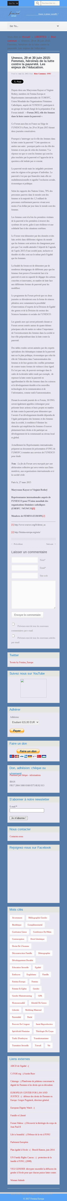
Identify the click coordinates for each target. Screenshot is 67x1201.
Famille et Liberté (18, 1115)
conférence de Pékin (42, 932)
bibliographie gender (37, 918)
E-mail (13, 806)
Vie (48, 1045)
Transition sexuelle (20, 1045)
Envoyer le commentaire (27, 614)
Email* (43, 568)
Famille (45, 974)
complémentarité (35, 925)
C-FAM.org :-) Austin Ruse (22, 1073)
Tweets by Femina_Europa (21, 662)
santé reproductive (44, 1024)
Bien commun (40, 74)
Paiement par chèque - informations (25, 775)
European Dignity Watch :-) (22, 1108)
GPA (40, 996)
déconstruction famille (22, 953)
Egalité (38, 967)
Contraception (18, 939)
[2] (43, 516)
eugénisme (31, 974)
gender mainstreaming (22, 996)
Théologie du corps (44, 1031)
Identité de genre (39, 1003)
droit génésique (37, 939)
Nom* (42, 560)
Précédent (17, 544)
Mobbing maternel (33, 1010)
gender (36, 989)
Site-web (44, 575)
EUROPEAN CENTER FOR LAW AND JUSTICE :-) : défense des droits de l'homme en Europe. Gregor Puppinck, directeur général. (31, 1096)
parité (29, 1017)
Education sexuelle (20, 967)
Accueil (26, 36)
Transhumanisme (41, 1038)
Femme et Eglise (19, 989)
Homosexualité (18, 1003)
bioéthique (16, 925)
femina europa (18, 981)
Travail (38, 1045)
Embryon (16, 974)
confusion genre (19, 932)
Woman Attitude (17, 1180)
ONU (49, 74)
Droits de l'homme (20, 946)
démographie (44, 953)
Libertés (15, 1010)
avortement (17, 918)
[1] (12, 524)
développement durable (22, 960)
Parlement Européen (19, 1142)
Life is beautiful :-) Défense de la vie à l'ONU (30, 1134)
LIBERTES (41, 36)
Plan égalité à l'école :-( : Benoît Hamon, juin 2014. (32, 1150)
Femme (35, 981)
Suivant (51, 544)
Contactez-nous (16, 836)
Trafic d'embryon (20, 1038)
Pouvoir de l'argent (21, 1024)
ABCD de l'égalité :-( (19, 1066)
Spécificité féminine (21, 1031)
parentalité (16, 1017)
